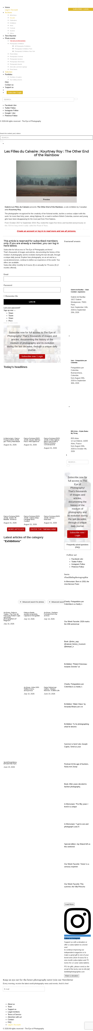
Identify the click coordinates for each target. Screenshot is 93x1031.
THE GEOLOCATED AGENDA (17, 41)
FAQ (7, 82)
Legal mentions (14, 1012)
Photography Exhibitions (17, 43)
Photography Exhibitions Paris (23, 49)
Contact (11, 1019)
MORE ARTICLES (16, 529)
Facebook (10, 105)
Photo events (10, 38)
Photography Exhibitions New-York (25, 51)
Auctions (12, 30)
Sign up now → (10, 310)
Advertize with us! (15, 1017)
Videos (12, 33)
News (11, 25)
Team (10, 1007)
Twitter (10, 108)
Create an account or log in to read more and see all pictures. (46, 231)
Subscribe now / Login (32, 356)
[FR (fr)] (75, 4)
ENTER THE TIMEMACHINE (43, 529)
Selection (8, 72)
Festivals (12, 28)
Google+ (10, 113)
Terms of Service (14, 1014)
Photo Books (13, 69)
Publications (13, 20)
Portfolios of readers (16, 77)
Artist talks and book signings (18, 67)
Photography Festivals (16, 56)
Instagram (11, 110)
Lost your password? (12, 308)
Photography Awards (16, 64)
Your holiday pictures (16, 79)
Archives (8, 12)
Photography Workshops (17, 61)
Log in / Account (11, 10)
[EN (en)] (75, 6)
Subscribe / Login (15, 92)
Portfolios (8, 74)
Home (7, 7)
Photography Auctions (16, 59)
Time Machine (10, 36)
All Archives (13, 15)
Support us (9, 87)
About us (11, 1004)
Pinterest (11, 116)
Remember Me (11, 296)
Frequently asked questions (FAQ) (77, 546)
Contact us (9, 85)
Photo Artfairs (14, 54)
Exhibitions (13, 23)
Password (8, 285)
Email (6, 274)
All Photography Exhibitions (23, 46)
